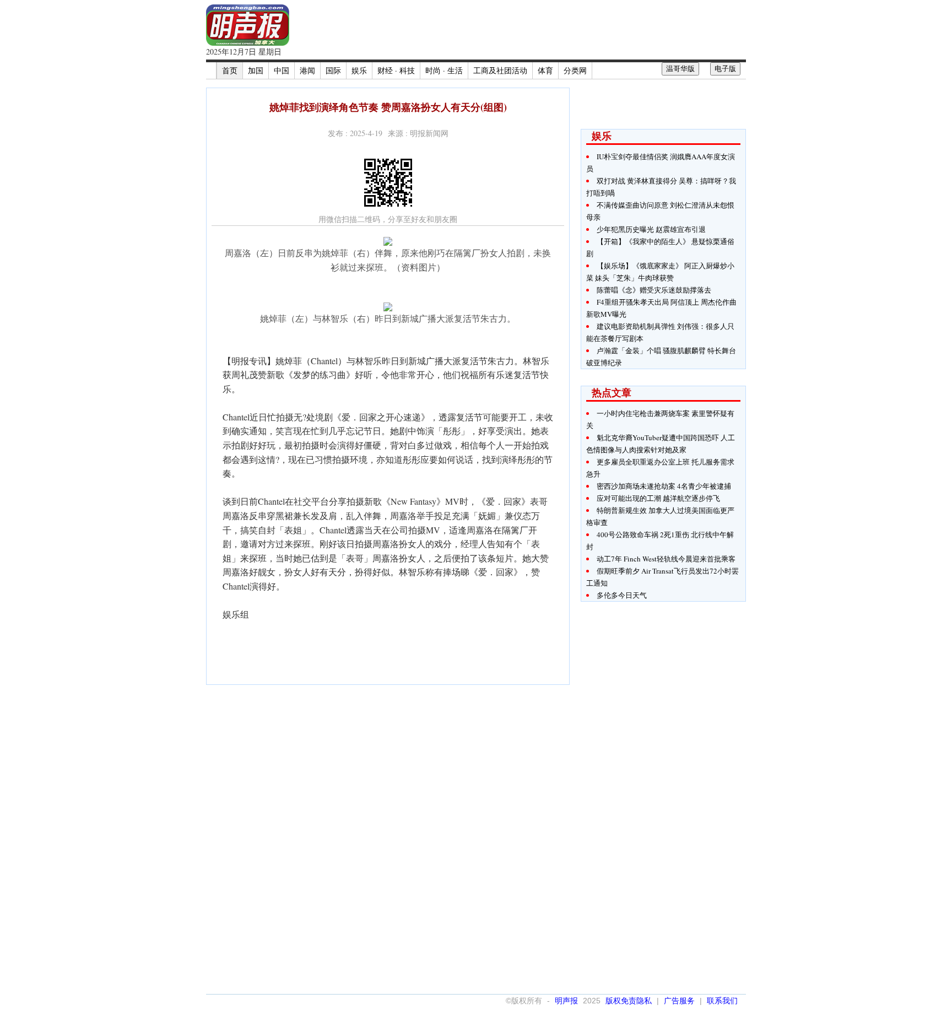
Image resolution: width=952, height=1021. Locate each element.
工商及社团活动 (500, 70)
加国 (255, 70)
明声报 (566, 1000)
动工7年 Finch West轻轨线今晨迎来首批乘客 (666, 559)
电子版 (725, 68)
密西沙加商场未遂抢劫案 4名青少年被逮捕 (664, 486)
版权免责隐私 (628, 1000)
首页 (229, 70)
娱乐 (359, 70)
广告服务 (679, 1000)
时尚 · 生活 (444, 70)
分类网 (575, 70)
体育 (545, 70)
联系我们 (722, 1000)
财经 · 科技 (396, 70)
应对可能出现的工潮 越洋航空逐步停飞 (658, 498)
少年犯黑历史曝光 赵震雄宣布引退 (651, 229)
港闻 (307, 70)
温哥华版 (680, 68)
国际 (333, 70)
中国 (281, 70)
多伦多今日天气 (622, 595)
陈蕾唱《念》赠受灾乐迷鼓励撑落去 (654, 290)
